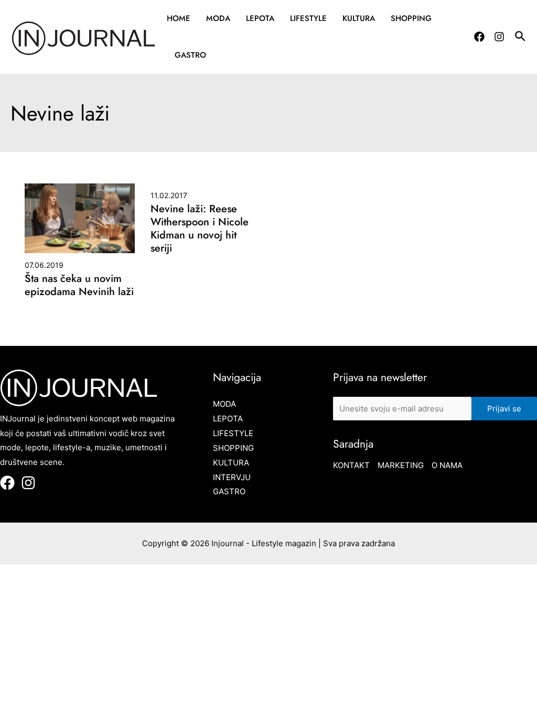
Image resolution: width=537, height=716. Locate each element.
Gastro (190, 55)
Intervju (232, 477)
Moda (218, 18)
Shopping (411, 18)
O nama (447, 465)
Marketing (401, 465)
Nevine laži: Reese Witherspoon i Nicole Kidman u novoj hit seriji (200, 228)
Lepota (260, 18)
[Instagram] (499, 36)
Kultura (358, 18)
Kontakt (351, 465)
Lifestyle (308, 18)
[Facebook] (479, 36)
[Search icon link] (521, 38)
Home (178, 18)
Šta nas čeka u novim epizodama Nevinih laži (79, 285)
